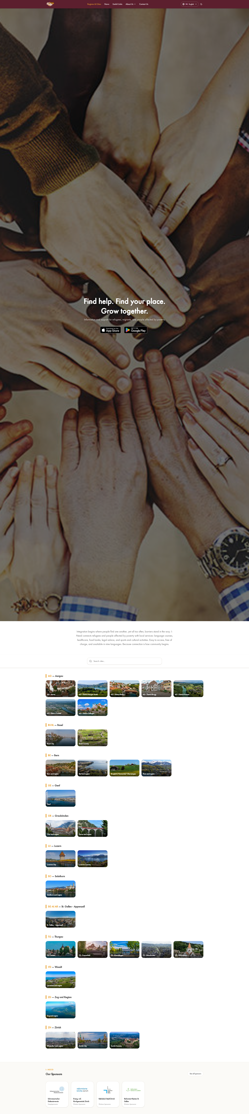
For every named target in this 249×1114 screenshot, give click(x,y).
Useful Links (117, 4)
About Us (129, 4)
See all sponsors (195, 1073)
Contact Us (143, 4)
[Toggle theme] (201, 4)
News (106, 4)
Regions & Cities (94, 4)
